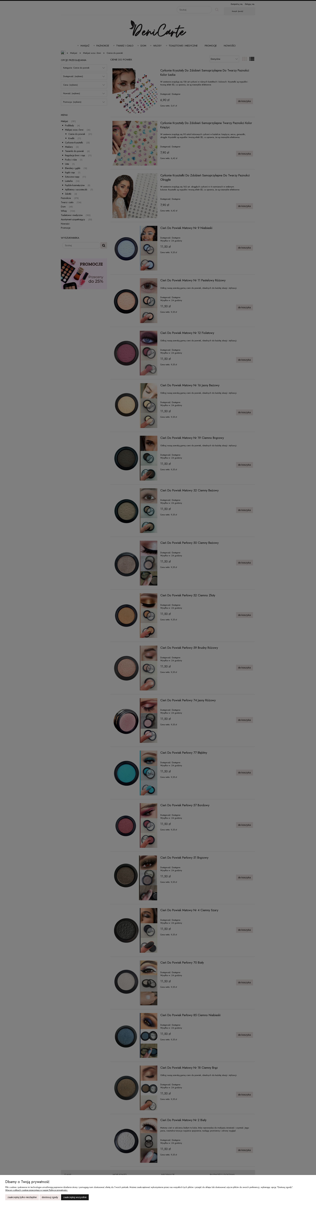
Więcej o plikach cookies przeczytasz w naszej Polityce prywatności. (36, 1190)
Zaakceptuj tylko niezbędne (22, 1197)
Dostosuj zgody (50, 1197)
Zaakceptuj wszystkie (75, 1197)
